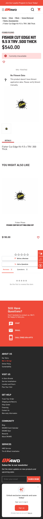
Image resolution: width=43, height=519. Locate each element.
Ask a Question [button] (22, 264)
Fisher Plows (20, 222)
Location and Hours (8, 384)
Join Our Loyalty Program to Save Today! (21, 3)
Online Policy (6, 364)
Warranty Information (9, 413)
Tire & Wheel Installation (10, 451)
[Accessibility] (40, 266)
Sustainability (6, 367)
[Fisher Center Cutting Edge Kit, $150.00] (20, 195)
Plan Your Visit (7, 387)
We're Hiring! (6, 361)
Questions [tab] (21, 269)
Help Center (6, 405)
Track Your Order (8, 399)
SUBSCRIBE (33, 479)
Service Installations (9, 381)
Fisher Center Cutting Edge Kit (20, 225)
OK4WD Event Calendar (10, 428)
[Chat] (40, 253)
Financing (5, 407)
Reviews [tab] (6, 269)
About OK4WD (7, 436)
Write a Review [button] (22, 258)
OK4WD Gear (6, 431)
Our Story (5, 358)
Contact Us (5, 410)
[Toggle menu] (3, 9)
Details (8, 140)
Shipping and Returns (9, 402)
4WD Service (6, 448)
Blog (3, 425)
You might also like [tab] (16, 165)
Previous (22, 233)
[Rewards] (40, 259)
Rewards (5, 434)
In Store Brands (7, 378)
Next (29, 233)
